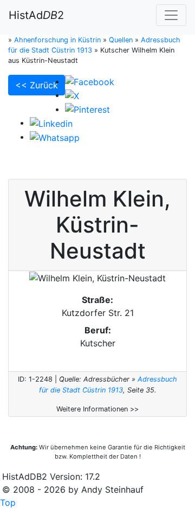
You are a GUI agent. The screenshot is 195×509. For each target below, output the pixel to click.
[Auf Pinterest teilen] (87, 109)
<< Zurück (36, 85)
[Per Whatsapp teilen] (55, 136)
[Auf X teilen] (72, 94)
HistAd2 (36, 15)
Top (8, 502)
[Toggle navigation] (171, 15)
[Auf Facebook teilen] (89, 81)
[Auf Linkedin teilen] (51, 122)
